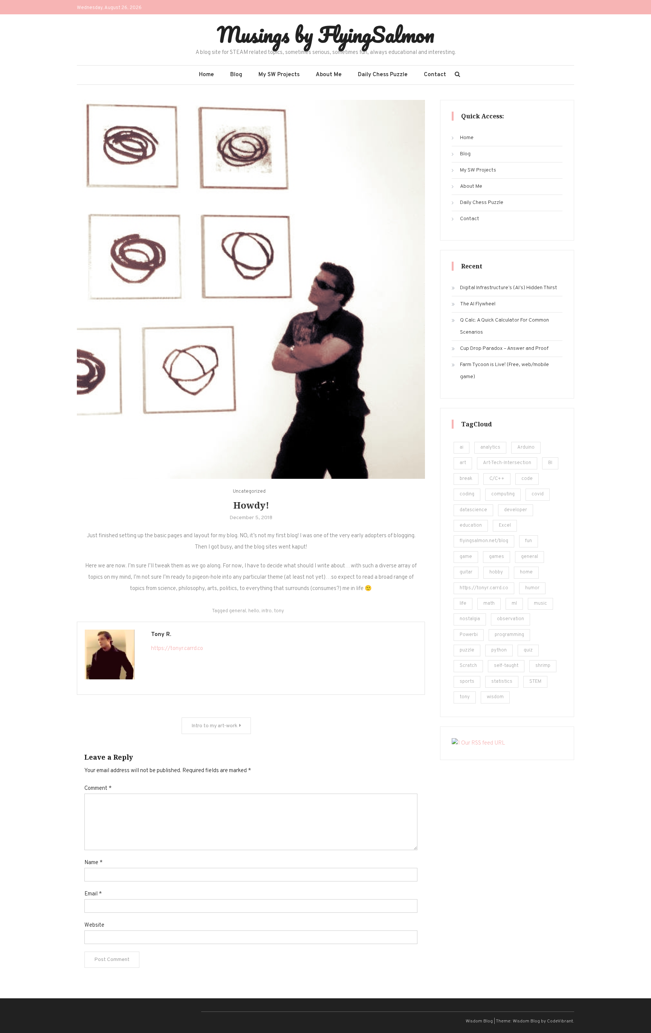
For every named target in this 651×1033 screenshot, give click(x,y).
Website (94, 925)
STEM (535, 682)
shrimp (542, 666)
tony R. (161, 634)
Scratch (468, 666)
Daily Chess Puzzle (383, 74)
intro (266, 611)
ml (514, 604)
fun (528, 541)
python (499, 650)
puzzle (467, 650)
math (489, 604)
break (466, 479)
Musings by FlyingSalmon (325, 34)
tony (279, 611)
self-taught (506, 666)
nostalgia (470, 619)
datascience (473, 510)
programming (509, 635)
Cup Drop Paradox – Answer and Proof (504, 348)
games (496, 557)
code (527, 479)
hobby (496, 572)
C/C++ (496, 479)
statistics (501, 682)
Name (93, 862)
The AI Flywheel (477, 304)
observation (510, 619)
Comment (98, 788)
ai (461, 447)
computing (503, 494)
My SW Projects (279, 74)
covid (538, 494)
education (471, 526)
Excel (505, 526)
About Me (329, 74)
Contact (435, 74)
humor (532, 588)
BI (550, 463)
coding (467, 494)
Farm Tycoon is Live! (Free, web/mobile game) (504, 371)
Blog (236, 74)
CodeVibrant (560, 1021)
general (237, 611)
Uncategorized (249, 492)
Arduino (526, 447)
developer (515, 510)
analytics (490, 447)
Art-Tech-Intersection (507, 463)
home (526, 572)
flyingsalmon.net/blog (484, 541)
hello (253, 611)
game (466, 557)
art (463, 463)
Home (206, 74)
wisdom (495, 697)
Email (93, 894)
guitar (466, 572)
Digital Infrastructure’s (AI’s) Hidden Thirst (508, 288)
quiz (528, 650)
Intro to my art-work (214, 726)
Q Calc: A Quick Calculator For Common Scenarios (504, 326)
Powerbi (469, 635)
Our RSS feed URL (482, 743)
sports (467, 682)
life (463, 604)
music (540, 604)
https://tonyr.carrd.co (177, 648)
